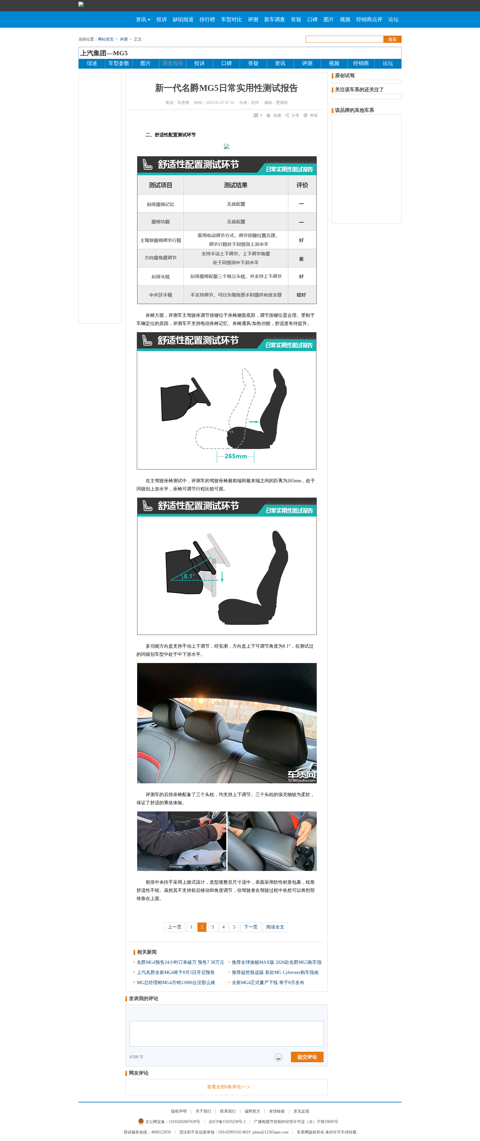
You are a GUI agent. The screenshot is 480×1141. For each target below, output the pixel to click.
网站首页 (106, 39)
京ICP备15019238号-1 (227, 1121)
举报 (314, 115)
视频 (345, 19)
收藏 (277, 115)
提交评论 (307, 1057)
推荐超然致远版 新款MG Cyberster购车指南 (275, 972)
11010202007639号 (184, 1121)
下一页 (251, 927)
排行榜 (207, 19)
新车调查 (274, 19)
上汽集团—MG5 (104, 53)
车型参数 (118, 63)
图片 (329, 19)
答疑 (296, 19)
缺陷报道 (183, 19)
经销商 (361, 63)
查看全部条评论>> (227, 1086)
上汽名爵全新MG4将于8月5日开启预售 (176, 972)
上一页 (175, 927)
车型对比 (231, 19)
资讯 (141, 19)
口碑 (312, 19)
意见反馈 (301, 1111)
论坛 (393, 19)
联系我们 (228, 1111)
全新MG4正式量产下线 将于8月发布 (268, 982)
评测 (253, 19)
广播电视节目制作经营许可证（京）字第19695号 (296, 1121)
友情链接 (277, 1111)
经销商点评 (369, 19)
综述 (92, 63)
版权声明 (179, 1111)
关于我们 (203, 1111)
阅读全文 (275, 927)
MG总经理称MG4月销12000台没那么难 (176, 982)
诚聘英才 (252, 1111)
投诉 (161, 19)
